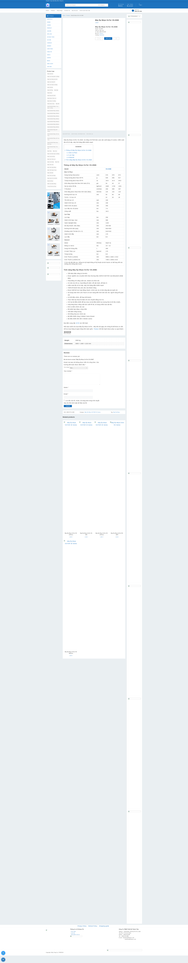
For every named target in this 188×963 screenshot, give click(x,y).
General (70, 157)
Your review (68, 371)
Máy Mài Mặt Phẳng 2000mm (53, 116)
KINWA (49, 22)
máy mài (57, 103)
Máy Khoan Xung (51, 103)
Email (66, 394)
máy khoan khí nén (52, 95)
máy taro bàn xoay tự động (53, 153)
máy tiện (57, 161)
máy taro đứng (51, 161)
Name (66, 387)
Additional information (78, 133)
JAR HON (49, 66)
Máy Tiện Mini (50, 172)
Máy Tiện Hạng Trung (52, 170)
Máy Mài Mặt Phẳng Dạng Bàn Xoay (53, 143)
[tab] (67, 134)
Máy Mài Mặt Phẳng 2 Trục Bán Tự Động (53, 107)
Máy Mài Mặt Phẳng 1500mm (53, 113)
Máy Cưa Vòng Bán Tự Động (53, 76)
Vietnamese (134, 16)
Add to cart (108, 38)
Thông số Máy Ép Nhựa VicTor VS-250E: (78, 150)
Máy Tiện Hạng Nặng (52, 167)
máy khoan (50, 92)
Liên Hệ (73, 933)
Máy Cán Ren (50, 73)
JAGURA (49, 31)
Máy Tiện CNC (50, 164)
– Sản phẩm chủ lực (75, 934)
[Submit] (110, 5)
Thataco (101, 33)
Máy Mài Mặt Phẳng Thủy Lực (53, 147)
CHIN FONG (50, 48)
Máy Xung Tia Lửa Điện (52, 178)
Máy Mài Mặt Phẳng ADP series (52, 130)
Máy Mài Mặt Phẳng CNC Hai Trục (53, 139)
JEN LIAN (49, 34)
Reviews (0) (90, 133)
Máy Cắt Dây (50, 87)
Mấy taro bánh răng (52, 183)
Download (102, 34)
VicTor (78, 323)
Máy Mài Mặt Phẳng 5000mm (53, 124)
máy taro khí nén (51, 156)
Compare (118, 38)
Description (66, 133)
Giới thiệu (73, 931)
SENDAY (49, 45)
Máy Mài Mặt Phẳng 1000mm (53, 110)
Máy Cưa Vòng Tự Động (52, 84)
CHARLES (49, 42)
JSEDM (49, 25)
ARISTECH (49, 19)
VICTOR (49, 39)
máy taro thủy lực (51, 159)
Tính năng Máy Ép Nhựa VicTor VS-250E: (78, 160)
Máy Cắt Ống (50, 90)
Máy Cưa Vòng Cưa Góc (52, 79)
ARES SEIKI (50, 63)
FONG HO (49, 51)
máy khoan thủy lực (52, 98)
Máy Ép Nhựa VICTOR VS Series (93, 412)
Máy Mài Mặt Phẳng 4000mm (53, 121)
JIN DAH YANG (50, 37)
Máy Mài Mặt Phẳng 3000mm (53, 118)
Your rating (67, 367)
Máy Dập (56, 90)
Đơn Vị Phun (72, 152)
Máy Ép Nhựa (116, 412)
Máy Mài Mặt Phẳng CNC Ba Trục (53, 135)
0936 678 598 (138, 11)
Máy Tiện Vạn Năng (51, 175)
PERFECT (49, 28)
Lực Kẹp (70, 155)
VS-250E (108, 169)
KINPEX (49, 57)
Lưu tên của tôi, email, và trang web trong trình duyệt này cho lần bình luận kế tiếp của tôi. (81, 402)
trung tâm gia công (52, 186)
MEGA (48, 60)
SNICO (48, 54)
